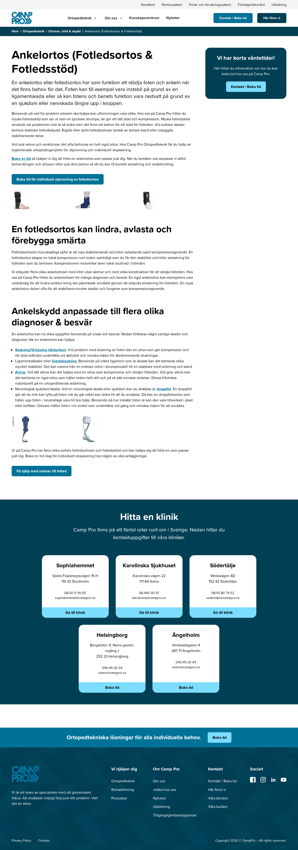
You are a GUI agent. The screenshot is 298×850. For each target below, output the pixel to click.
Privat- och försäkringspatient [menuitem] (210, 4)
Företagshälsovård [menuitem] (251, 4)
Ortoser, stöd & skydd (64, 31)
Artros (20, 372)
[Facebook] (253, 780)
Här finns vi (271, 18)
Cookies (44, 840)
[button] (79, 18)
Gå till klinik (75, 612)
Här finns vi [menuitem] (217, 789)
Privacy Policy (21, 840)
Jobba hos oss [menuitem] (164, 789)
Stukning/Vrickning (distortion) (40, 350)
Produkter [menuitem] (119, 798)
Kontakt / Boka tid (233, 18)
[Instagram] (263, 780)
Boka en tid (21, 158)
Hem (15, 31)
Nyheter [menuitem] (173, 17)
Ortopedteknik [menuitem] (123, 781)
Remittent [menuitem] (148, 4)
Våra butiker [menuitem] (218, 806)
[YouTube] (283, 780)
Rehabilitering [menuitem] (122, 789)
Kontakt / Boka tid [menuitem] (222, 781)
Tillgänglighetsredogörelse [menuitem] (174, 815)
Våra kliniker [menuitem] (218, 798)
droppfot (164, 389)
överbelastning (64, 361)
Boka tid (112, 687)
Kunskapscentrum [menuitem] (144, 17)
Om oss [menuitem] (159, 781)
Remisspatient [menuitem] (172, 4)
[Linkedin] (273, 780)
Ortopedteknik (33, 31)
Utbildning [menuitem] (279, 4)
